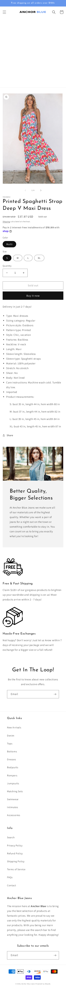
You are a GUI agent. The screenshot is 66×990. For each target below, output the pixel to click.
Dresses (11, 759)
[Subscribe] (55, 694)
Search (11, 837)
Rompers (12, 775)
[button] (4, 12)
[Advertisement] (33, 53)
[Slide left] (25, 190)
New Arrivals (14, 727)
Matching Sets (15, 791)
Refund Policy (15, 853)
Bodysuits (12, 767)
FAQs (9, 877)
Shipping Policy (15, 861)
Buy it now (33, 295)
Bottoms (12, 751)
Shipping (6, 221)
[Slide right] (41, 190)
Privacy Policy (14, 845)
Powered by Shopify (43, 984)
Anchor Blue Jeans (28, 984)
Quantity (7, 265)
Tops (9, 743)
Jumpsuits (13, 783)
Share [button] (10, 435)
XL (39, 258)
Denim (10, 735)
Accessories (13, 815)
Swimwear (13, 799)
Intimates (12, 807)
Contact (11, 885)
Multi (9, 244)
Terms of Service (16, 869)
